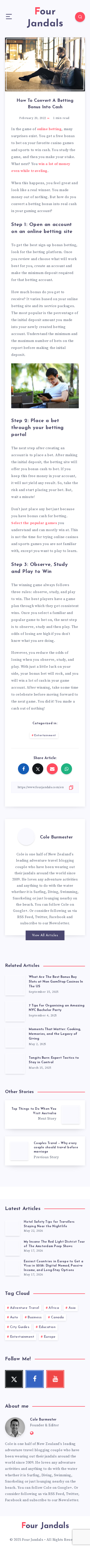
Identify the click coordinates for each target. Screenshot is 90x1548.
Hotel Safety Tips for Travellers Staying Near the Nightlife (49, 1224)
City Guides (20, 1327)
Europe (50, 1337)
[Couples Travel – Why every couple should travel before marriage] (45, 1150)
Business (35, 1317)
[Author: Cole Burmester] (26, 836)
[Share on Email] (52, 768)
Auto (14, 1317)
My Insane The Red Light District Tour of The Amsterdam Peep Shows (54, 1244)
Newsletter (59, 923)
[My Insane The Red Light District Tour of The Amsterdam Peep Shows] (12, 1248)
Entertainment (45, 735)
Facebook (57, 917)
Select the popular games (34, 523)
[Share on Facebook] (23, 768)
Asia (72, 1308)
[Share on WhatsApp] (66, 768)
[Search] (80, 17)
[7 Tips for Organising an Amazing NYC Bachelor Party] (15, 1011)
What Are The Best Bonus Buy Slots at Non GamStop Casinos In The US (56, 981)
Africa (53, 1308)
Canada (57, 1317)
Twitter (41, 917)
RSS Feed (25, 917)
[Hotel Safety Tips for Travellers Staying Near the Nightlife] (12, 1228)
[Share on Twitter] (37, 768)
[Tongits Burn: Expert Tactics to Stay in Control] (15, 1063)
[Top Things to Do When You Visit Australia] (45, 1114)
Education (47, 1327)
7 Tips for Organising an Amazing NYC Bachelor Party (56, 1008)
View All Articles (45, 935)
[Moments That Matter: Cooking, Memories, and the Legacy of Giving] (15, 1037)
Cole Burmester (56, 837)
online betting (49, 129)
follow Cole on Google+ (52, 1488)
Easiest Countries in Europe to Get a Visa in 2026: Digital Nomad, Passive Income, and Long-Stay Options (53, 1266)
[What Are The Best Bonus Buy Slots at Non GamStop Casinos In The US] (15, 984)
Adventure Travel (24, 1308)
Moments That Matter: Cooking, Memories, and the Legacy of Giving (55, 1034)
